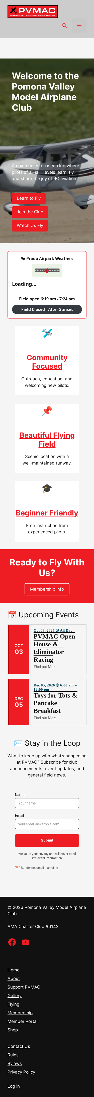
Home (14, 969)
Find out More (45, 667)
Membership (20, 1012)
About (14, 978)
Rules (13, 1054)
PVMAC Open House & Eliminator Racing (54, 648)
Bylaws (15, 1063)
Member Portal (23, 1021)
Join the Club (30, 211)
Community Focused (47, 362)
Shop (13, 1029)
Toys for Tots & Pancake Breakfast (55, 703)
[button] (64, 25)
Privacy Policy (21, 1072)
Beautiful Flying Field (47, 439)
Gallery (15, 995)
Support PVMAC (24, 987)
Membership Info (47, 589)
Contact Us (19, 1046)
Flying (13, 1004)
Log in (14, 1086)
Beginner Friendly (47, 512)
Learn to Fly (29, 198)
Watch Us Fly (30, 225)
